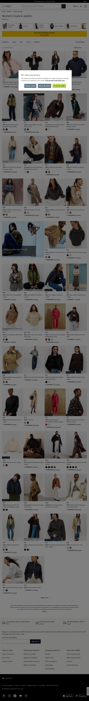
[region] (45, 80)
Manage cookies (30, 86)
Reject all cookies (44, 86)
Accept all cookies (59, 86)
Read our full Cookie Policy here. (55, 80)
